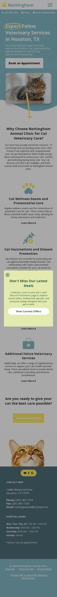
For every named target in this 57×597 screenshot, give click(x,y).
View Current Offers (28, 311)
